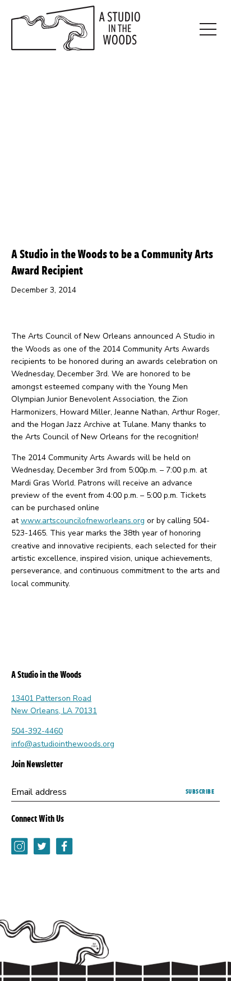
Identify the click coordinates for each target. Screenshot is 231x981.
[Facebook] (64, 854)
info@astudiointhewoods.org (62, 744)
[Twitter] (42, 854)
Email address (39, 792)
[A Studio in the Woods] (75, 30)
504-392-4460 (37, 731)
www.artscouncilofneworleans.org (83, 520)
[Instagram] (19, 854)
